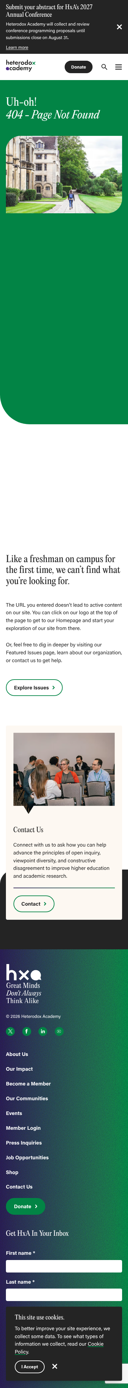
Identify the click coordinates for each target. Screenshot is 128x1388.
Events (14, 1113)
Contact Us (19, 1186)
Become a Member (28, 1083)
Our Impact (19, 1068)
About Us (17, 1054)
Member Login (23, 1128)
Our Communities (27, 1098)
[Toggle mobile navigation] (118, 66)
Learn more (17, 47)
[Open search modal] (104, 67)
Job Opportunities (27, 1157)
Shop (12, 1172)
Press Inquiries (24, 1142)
